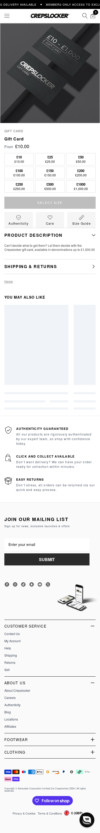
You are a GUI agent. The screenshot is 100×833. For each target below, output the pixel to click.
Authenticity (12, 704)
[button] (86, 819)
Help (7, 648)
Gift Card (14, 131)
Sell (7, 669)
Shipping (10, 655)
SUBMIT (47, 559)
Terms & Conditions (50, 813)
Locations (11, 719)
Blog (7, 712)
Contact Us (12, 633)
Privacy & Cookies (24, 813)
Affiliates (10, 726)
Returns (9, 662)
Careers (10, 697)
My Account (12, 640)
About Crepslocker (17, 690)
